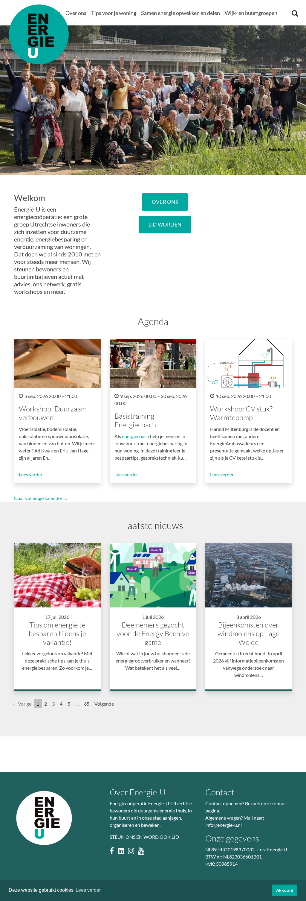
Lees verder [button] (88, 890)
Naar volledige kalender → (41, 498)
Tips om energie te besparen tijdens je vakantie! (57, 633)
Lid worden (165, 224)
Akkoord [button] (284, 890)
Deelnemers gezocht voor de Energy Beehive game (153, 633)
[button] (76, 13)
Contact (219, 792)
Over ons (165, 202)
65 (86, 703)
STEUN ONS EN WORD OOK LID (144, 837)
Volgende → (107, 703)
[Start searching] (294, 13)
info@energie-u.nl (223, 825)
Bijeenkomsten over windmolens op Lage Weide (248, 633)
